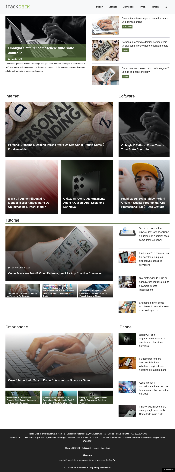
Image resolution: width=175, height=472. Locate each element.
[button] (166, 7)
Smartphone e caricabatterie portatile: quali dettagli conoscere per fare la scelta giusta (21, 400)
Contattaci (105, 448)
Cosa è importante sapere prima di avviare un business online (49, 380)
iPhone (143, 7)
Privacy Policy (93, 467)
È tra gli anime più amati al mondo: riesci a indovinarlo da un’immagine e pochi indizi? (28, 202)
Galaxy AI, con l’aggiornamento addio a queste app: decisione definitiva (84, 202)
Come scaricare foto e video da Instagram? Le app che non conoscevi (55, 273)
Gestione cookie (168, 469)
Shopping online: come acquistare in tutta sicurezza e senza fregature (154, 306)
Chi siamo (68, 467)
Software (113, 7)
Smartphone (128, 7)
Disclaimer (106, 467)
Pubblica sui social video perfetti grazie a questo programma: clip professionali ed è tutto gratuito (143, 202)
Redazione (80, 467)
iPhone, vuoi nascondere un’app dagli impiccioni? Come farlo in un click (152, 410)
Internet (99, 7)
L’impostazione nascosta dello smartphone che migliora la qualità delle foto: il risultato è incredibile (58, 400)
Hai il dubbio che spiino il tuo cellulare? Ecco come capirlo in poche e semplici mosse (93, 293)
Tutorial (155, 7)
